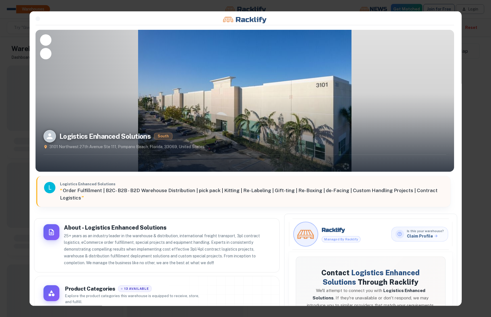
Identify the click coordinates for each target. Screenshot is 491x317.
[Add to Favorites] (45, 39)
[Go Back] (38, 18)
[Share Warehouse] (45, 53)
